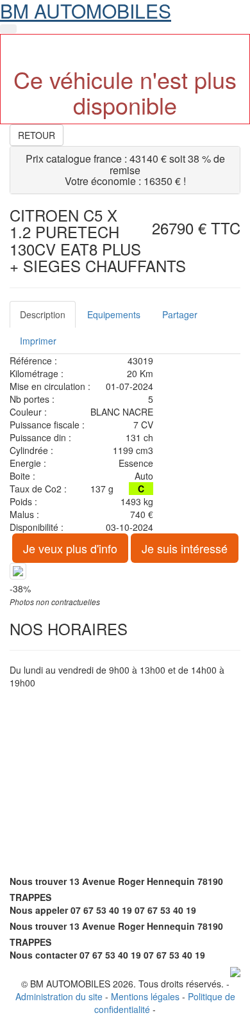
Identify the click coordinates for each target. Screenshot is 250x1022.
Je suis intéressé (185, 548)
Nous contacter (43, 954)
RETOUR (36, 135)
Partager (179, 314)
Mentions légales (145, 996)
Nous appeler (39, 910)
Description (42, 314)
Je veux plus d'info (70, 548)
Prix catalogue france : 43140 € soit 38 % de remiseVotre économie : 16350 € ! (125, 169)
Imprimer (38, 340)
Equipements (113, 314)
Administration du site (59, 996)
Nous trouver (38, 881)
